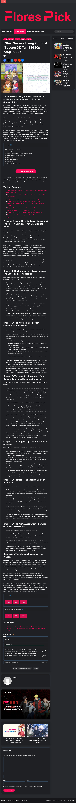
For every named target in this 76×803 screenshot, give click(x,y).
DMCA (65, 800)
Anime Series (9, 31)
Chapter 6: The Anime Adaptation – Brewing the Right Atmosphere (24, 212)
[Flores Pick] (38, 16)
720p (16, 602)
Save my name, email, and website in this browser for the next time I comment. (23, 786)
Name (5, 774)
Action (6, 701)
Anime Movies (30, 31)
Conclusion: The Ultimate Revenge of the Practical (20, 215)
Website (29, 780)
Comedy (17, 39)
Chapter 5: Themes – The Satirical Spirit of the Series (21, 210)
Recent (62, 38)
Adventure (11, 39)
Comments (70, 38)
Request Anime (39, 31)
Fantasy (23, 39)
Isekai (5, 39)
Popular (55, 38)
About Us (48, 800)
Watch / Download (27, 171)
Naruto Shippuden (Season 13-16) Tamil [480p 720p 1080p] (67, 47)
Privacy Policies (71, 800)
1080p (23, 602)
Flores (7, 56)
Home (3, 31)
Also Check (11, 217)
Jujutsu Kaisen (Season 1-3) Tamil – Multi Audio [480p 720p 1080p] (23, 626)
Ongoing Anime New (20, 31)
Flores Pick (24, 800)
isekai (36, 668)
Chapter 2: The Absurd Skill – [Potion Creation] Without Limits (23, 201)
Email (5, 780)
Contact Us (54, 800)
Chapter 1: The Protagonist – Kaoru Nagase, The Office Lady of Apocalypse (27, 199)
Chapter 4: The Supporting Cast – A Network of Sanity (21, 208)
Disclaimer (60, 800)
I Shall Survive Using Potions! (22, 668)
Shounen (29, 39)
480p (8, 602)
